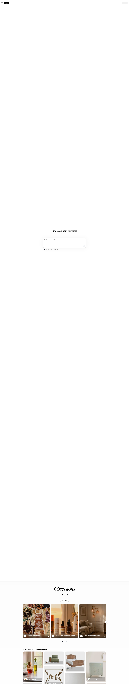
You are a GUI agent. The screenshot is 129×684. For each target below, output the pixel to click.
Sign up (125, 3)
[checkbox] (44, 249)
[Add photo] (45, 246)
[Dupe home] (6, 3)
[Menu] (2, 2)
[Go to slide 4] (66, 641)
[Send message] (84, 246)
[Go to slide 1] (62, 641)
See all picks (65, 600)
